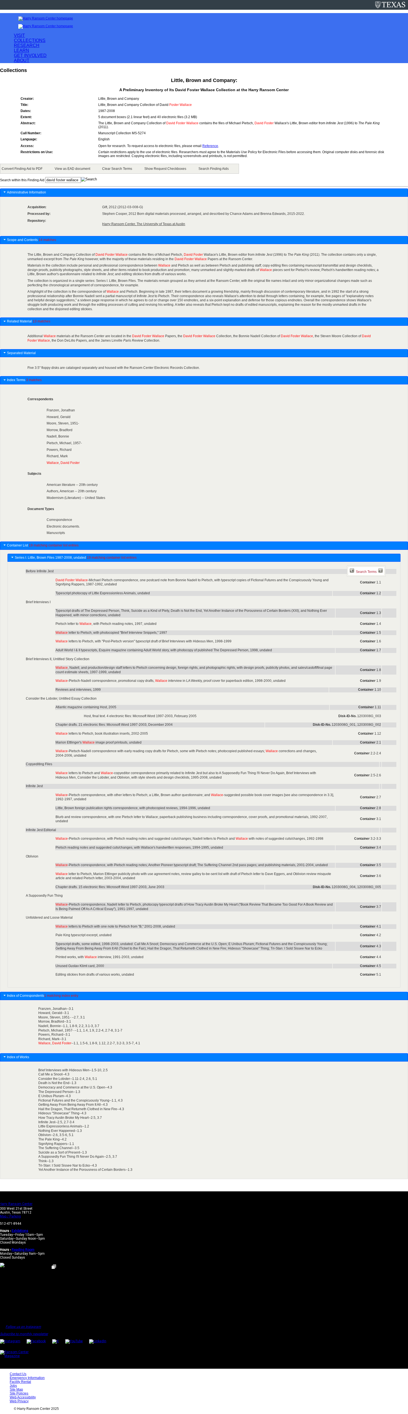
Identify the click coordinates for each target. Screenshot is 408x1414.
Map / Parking (10, 1216)
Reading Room (23, 1250)
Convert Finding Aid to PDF (22, 169)
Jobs (13, 1386)
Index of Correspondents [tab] (42, 996)
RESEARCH (26, 45)
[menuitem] (23, 168)
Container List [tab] (43, 545)
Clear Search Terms (117, 169)
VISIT (19, 35)
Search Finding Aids (213, 169)
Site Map (16, 1389)
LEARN (21, 50)
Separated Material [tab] (21, 353)
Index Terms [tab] (24, 380)
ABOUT (21, 60)
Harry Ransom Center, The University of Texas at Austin (143, 224)
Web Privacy (19, 1401)
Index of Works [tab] (18, 1057)
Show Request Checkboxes (165, 169)
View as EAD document (72, 169)
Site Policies (19, 1393)
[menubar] (119, 169)
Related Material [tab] (28, 321)
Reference (210, 146)
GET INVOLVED (30, 55)
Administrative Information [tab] (26, 192)
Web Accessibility (23, 1397)
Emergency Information (27, 1378)
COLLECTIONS (30, 40)
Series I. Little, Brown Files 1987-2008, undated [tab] (76, 558)
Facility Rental (20, 1382)
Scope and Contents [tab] (31, 240)
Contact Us (18, 1374)
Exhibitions (20, 1231)
